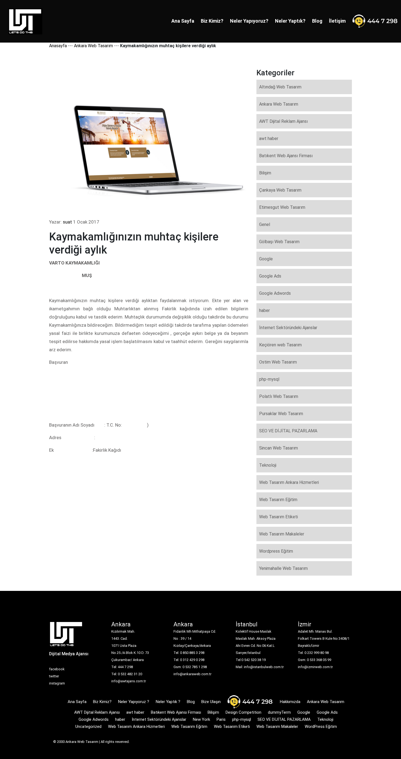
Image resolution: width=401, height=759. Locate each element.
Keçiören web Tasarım (280, 344)
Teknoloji (267, 465)
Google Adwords (275, 293)
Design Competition (243, 712)
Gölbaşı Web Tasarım (279, 241)
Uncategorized (88, 726)
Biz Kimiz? (212, 21)
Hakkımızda (290, 701)
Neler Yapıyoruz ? (133, 701)
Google (266, 258)
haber (264, 310)
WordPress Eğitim (321, 726)
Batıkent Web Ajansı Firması (286, 155)
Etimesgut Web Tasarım (282, 207)
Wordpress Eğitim (276, 551)
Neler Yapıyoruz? (249, 21)
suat (67, 222)
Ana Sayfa (182, 21)
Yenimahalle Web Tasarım (283, 568)
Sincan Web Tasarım (278, 448)
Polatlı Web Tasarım (278, 396)
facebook (57, 669)
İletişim (337, 21)
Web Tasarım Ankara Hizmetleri (289, 482)
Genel (264, 224)
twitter (54, 676)
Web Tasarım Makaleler (281, 534)
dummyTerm (279, 712)
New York (201, 719)
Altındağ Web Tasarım (280, 87)
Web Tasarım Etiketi (278, 516)
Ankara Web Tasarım (93, 45)
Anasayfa (58, 45)
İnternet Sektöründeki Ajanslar (288, 327)
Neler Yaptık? (290, 21)
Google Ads (270, 276)
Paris (221, 719)
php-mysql (269, 379)
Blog (317, 21)
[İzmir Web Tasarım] (66, 636)
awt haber (268, 138)
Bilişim (265, 172)
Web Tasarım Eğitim (278, 499)
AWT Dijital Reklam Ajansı (283, 121)
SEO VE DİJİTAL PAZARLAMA (288, 430)
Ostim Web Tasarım (278, 362)
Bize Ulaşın (211, 701)
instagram (57, 683)
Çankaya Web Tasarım (280, 190)
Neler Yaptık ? (168, 701)
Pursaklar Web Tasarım (281, 413)
